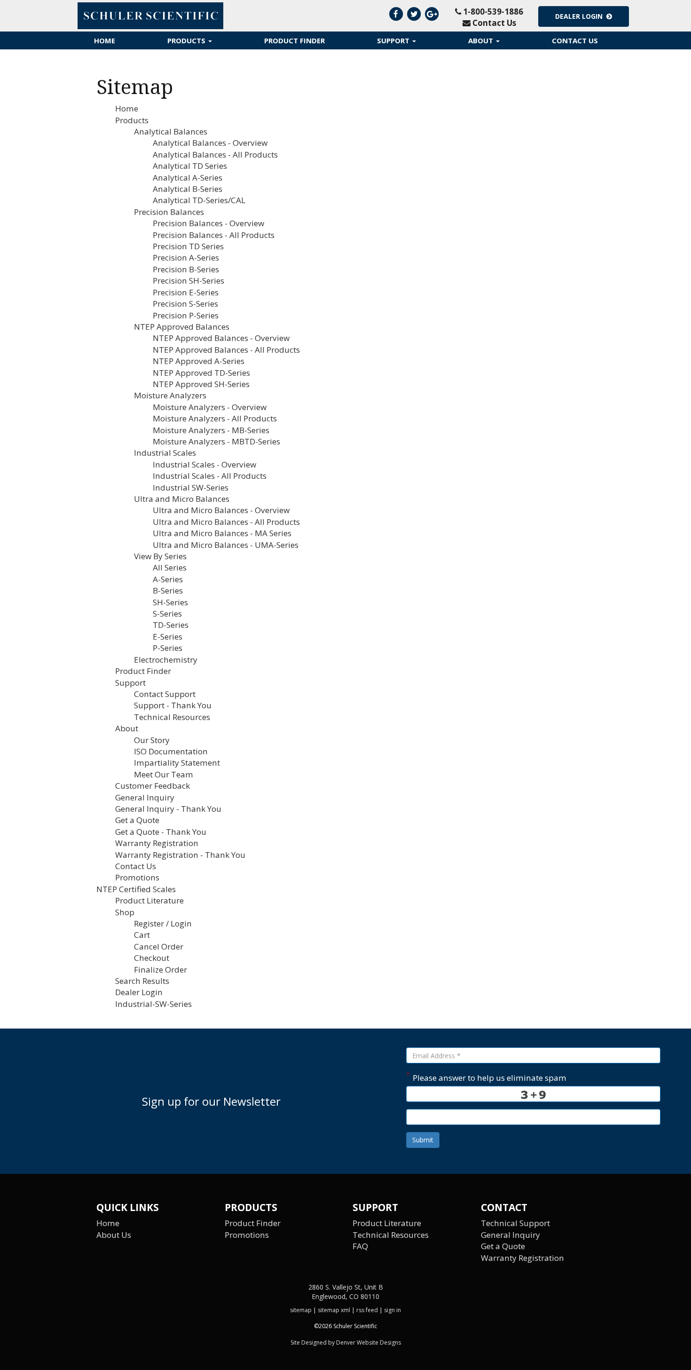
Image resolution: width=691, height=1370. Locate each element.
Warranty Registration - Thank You (180, 854)
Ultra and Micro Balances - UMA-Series (225, 544)
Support (394, 40)
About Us (113, 1234)
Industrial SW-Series (190, 487)
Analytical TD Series (190, 165)
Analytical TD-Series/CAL (199, 200)
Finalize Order (160, 969)
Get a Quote (137, 820)
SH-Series (170, 602)
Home (104, 40)
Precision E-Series (186, 292)
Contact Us (493, 22)
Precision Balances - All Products (214, 235)
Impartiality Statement (177, 762)
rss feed (367, 1310)
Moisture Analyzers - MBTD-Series (216, 441)
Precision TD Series (188, 246)
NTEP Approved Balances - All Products (226, 349)
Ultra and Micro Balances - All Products (226, 521)
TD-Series (170, 624)
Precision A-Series (186, 257)
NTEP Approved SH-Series (201, 384)
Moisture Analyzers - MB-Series (211, 430)
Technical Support (515, 1223)
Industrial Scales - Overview (204, 464)
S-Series (167, 613)
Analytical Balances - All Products (215, 154)
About (481, 40)
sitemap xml (334, 1310)
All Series (170, 567)
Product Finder (294, 40)
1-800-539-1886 (492, 11)
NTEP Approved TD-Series (201, 372)
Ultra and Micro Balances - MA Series (222, 533)
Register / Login (163, 923)
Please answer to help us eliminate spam (486, 1076)
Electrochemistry (165, 659)
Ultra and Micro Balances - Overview (221, 510)
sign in (392, 1310)
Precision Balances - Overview (208, 223)
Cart (142, 934)
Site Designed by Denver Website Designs (346, 1342)
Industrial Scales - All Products (210, 475)
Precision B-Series (186, 269)
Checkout (151, 957)
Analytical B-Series (187, 188)
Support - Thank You (173, 705)
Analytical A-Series (187, 177)
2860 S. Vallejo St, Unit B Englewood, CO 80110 (345, 1292)
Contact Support (165, 694)
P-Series (167, 647)
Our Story (152, 740)
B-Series (168, 590)
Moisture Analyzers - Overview (210, 407)
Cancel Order (158, 946)
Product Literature (149, 900)
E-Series (167, 636)
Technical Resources (172, 717)
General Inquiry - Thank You (168, 808)
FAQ (360, 1246)
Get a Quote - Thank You (160, 831)
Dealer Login (580, 16)
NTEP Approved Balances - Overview (221, 338)
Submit (422, 1139)
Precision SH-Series (188, 280)
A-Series (168, 579)
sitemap (301, 1310)
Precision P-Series (186, 315)
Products (187, 40)
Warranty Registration (156, 843)
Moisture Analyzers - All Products (215, 418)
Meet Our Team (163, 774)
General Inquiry (144, 797)
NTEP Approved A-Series (198, 361)
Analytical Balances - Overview (210, 142)
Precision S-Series (185, 303)
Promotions (137, 877)
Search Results (142, 980)
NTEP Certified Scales (136, 889)
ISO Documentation (171, 751)
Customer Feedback (152, 785)
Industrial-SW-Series (153, 1003)
